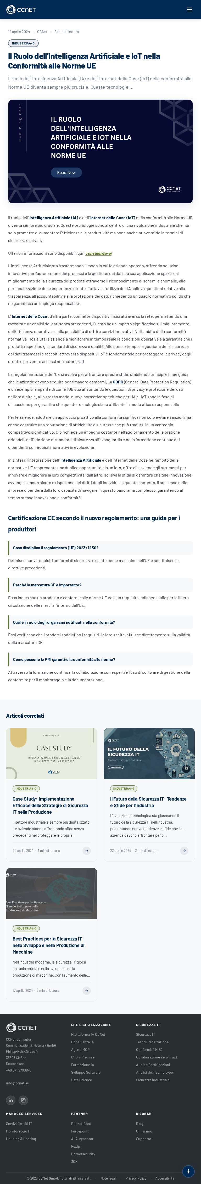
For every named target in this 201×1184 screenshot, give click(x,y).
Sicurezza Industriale (152, 1080)
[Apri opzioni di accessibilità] (188, 1171)
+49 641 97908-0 (18, 1070)
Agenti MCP (80, 1049)
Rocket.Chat (81, 1123)
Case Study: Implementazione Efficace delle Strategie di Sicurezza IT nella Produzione (50, 805)
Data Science (81, 1080)
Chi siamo (144, 1131)
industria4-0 (23, 43)
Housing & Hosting (21, 1138)
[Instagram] (23, 1100)
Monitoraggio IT (18, 1131)
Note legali (108, 1178)
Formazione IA (82, 1064)
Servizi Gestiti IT (19, 1123)
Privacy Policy (136, 1178)
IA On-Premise (82, 1057)
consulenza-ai (98, 253)
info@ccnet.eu (17, 1083)
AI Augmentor (82, 1138)
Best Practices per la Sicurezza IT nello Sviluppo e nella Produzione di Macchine (49, 945)
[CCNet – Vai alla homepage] (21, 9)
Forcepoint (80, 1131)
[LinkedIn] (10, 1100)
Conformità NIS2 (149, 1049)
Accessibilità (164, 1178)
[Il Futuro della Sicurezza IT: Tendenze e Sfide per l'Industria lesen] (184, 851)
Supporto (143, 1138)
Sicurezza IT (145, 1034)
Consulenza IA (82, 1042)
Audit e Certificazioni (153, 1064)
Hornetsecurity (83, 1154)
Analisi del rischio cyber (155, 1072)
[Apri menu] (190, 9)
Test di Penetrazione (152, 1042)
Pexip (75, 1146)
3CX (74, 1161)
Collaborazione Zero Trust (156, 1057)
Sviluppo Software (85, 1072)
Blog (139, 1123)
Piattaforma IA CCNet (88, 1034)
